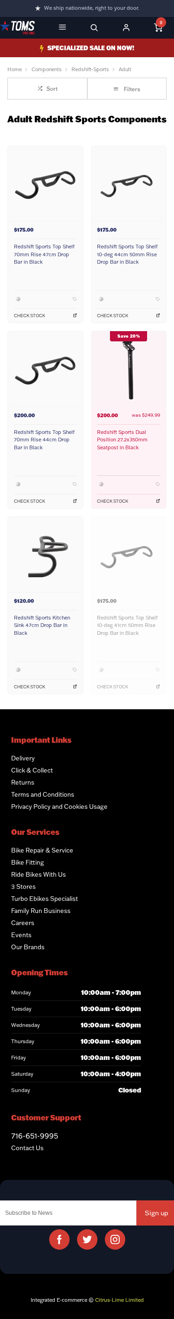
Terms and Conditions (42, 794)
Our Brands (28, 947)
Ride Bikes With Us (38, 874)
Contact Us (27, 1148)
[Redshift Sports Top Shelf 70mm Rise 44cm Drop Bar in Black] (45, 368)
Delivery (23, 758)
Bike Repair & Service (42, 850)
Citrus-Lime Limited (119, 1300)
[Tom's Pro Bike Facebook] (59, 1239)
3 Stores (23, 886)
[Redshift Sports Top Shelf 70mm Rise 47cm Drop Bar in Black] (45, 183)
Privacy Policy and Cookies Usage (59, 806)
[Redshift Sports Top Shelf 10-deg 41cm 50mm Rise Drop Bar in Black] (129, 554)
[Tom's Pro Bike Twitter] (87, 1239)
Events (21, 935)
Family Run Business (41, 910)
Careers (22, 922)
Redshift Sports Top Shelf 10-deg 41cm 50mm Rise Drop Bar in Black (127, 625)
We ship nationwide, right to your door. (91, 8)
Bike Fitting (27, 862)
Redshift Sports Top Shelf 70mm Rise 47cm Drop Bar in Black (44, 254)
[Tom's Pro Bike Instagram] (115, 1239)
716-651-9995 (34, 1135)
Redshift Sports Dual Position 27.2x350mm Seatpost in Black (122, 440)
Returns (22, 782)
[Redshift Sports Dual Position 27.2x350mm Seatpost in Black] (129, 368)
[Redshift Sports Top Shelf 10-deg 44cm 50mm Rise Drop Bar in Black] (129, 183)
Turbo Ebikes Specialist (44, 898)
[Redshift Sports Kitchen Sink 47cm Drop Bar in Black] (45, 554)
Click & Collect (32, 770)
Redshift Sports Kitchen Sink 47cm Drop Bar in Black (42, 625)
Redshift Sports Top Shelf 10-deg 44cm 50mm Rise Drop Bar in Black (127, 254)
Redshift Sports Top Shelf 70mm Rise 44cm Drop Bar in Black (44, 440)
